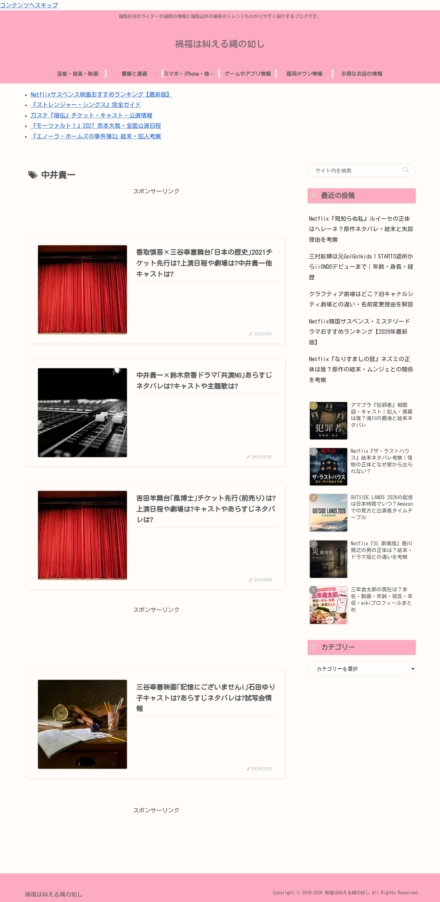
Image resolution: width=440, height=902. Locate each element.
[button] (405, 170)
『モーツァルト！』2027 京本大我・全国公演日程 (96, 125)
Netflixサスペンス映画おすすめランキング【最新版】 (101, 94)
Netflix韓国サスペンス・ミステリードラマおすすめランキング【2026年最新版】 (359, 331)
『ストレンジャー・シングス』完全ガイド (86, 105)
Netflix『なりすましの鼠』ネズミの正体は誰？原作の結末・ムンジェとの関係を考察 (361, 369)
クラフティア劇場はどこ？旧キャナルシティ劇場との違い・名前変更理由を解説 (361, 299)
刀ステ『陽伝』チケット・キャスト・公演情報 (91, 115)
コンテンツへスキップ (29, 5)
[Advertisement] (156, 211)
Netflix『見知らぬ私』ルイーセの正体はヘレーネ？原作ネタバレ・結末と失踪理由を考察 (361, 229)
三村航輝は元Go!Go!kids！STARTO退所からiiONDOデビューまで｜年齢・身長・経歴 (361, 266)
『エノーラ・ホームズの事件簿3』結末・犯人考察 (96, 136)
